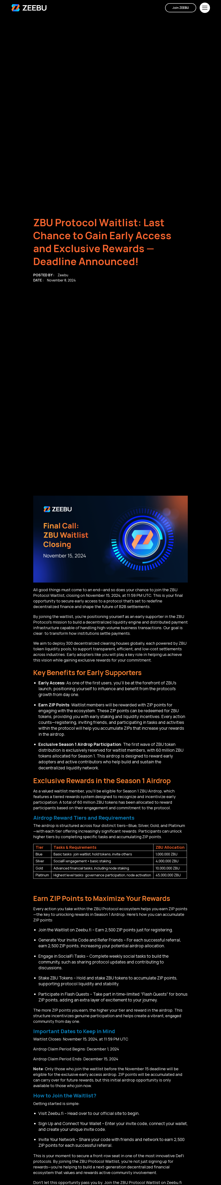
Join (180, 8)
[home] (29, 7)
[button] (205, 8)
